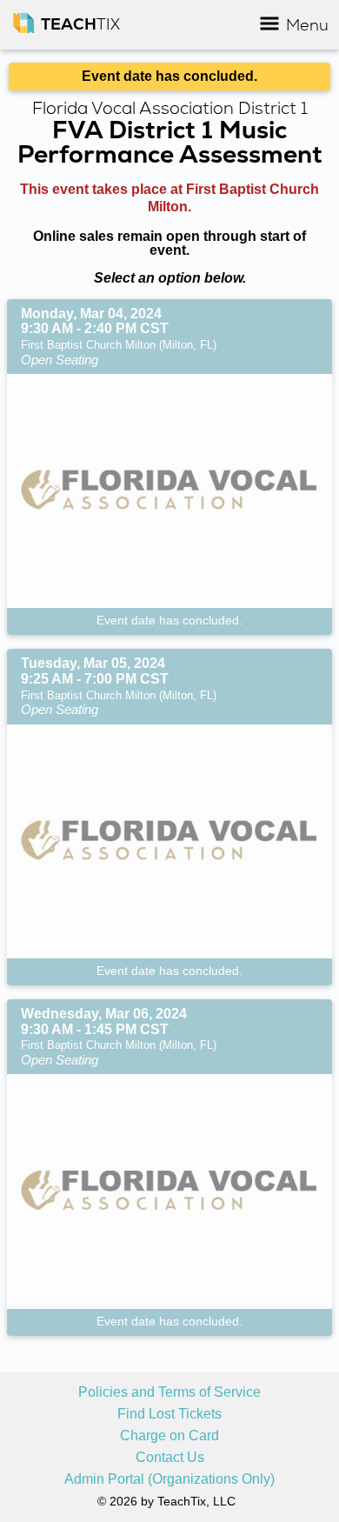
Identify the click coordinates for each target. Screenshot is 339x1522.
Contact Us (170, 1458)
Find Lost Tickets (169, 1414)
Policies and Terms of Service (169, 1392)
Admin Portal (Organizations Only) (169, 1479)
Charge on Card (169, 1436)
